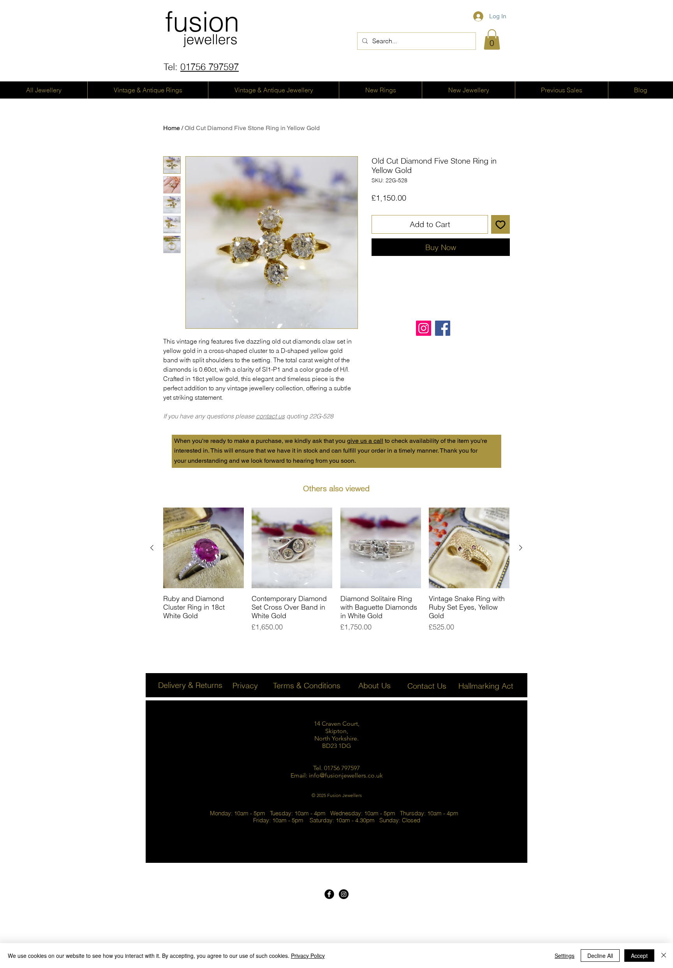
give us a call (365, 440)
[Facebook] (442, 328)
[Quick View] (203, 548)
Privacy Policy (308, 955)
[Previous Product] (152, 547)
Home (171, 128)
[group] (336, 570)
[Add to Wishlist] (500, 224)
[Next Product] (520, 547)
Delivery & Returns (190, 685)
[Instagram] (423, 328)
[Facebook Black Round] (329, 894)
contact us (270, 416)
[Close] (663, 955)
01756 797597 (209, 66)
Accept (639, 955)
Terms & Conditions (306, 685)
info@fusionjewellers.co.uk (346, 775)
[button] (491, 39)
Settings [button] (564, 955)
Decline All (600, 955)
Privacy (245, 685)
